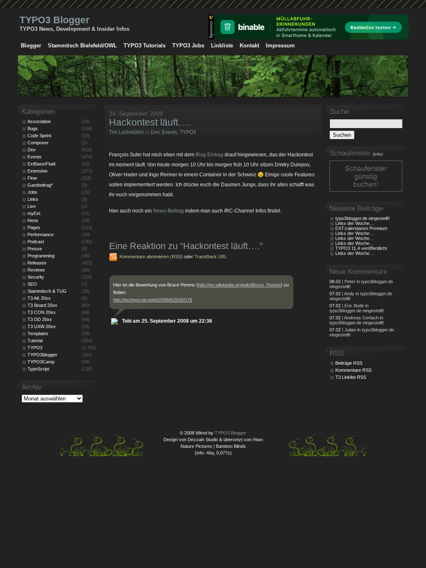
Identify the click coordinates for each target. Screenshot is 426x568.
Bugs (32, 128)
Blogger (31, 45)
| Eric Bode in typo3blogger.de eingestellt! (356, 308)
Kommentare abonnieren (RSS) (151, 256)
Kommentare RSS (353, 370)
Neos (32, 220)
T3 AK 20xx (39, 298)
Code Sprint (39, 135)
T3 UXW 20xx (41, 326)
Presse (34, 248)
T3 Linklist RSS (350, 377)
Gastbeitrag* (40, 185)
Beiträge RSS (348, 363)
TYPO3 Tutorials (145, 45)
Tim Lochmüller (126, 132)
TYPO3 (188, 132)
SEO (32, 284)
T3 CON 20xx (41, 312)
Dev (155, 132)
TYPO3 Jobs (188, 45)
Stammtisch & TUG (47, 291)
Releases (37, 262)
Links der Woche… (354, 223)
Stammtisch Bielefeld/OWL (82, 45)
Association (39, 121)
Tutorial (34, 340)
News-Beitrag (168, 211)
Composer (38, 142)
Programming (40, 255)
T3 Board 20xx (42, 305)
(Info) (378, 154)
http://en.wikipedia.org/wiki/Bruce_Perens (239, 284)
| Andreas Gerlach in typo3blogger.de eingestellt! (356, 320)
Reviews (36, 269)
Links (32, 199)
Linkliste (222, 45)
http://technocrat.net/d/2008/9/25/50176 (152, 299)
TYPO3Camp (40, 361)
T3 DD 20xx (39, 319)
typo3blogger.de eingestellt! (362, 218)
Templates (37, 333)
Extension (37, 170)
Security (35, 276)
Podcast (35, 241)
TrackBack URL (210, 256)
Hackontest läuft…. (149, 122)
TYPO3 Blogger (54, 20)
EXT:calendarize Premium (361, 228)
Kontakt (249, 45)
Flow (32, 177)
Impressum (280, 45)
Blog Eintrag (209, 155)
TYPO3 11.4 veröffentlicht (361, 248)
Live (31, 206)
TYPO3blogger (42, 354)
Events (169, 132)
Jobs (32, 192)
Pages (33, 227)
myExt (33, 213)
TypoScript (38, 368)
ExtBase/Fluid (41, 163)
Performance (40, 234)
